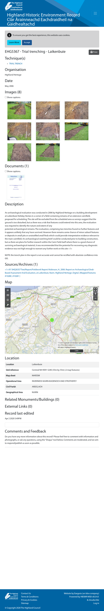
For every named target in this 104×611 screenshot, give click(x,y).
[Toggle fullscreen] (95, 289)
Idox (88, 594)
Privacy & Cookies (29, 600)
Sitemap (25, 603)
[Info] (7, 300)
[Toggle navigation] (95, 13)
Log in (96, 603)
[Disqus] (52, 483)
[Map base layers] (7, 295)
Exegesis (78, 594)
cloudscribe (94, 600)
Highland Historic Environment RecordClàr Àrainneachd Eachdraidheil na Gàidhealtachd (43, 20)
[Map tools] (7, 305)
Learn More (14, 42)
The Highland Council (30, 608)
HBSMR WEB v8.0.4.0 (90, 597)
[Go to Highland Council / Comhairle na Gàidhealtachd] (13, 5)
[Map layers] (7, 290)
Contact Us (26, 594)
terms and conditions (81, 345)
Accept (27, 42)
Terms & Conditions (29, 597)
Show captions (13, 97)
